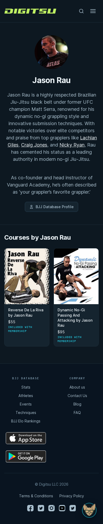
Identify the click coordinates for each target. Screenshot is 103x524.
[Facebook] (30, 508)
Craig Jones (34, 145)
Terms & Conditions (36, 496)
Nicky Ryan (72, 145)
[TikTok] (72, 508)
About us (77, 387)
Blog (77, 404)
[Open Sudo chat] (89, 510)
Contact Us (77, 395)
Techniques (26, 412)
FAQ (77, 412)
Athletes (25, 395)
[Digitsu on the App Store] (26, 438)
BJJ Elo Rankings (25, 421)
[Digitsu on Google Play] (26, 456)
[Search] (81, 11)
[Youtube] (62, 508)
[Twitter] (41, 508)
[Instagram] (51, 508)
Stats (25, 387)
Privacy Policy (71, 496)
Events (26, 404)
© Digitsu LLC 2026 (51, 484)
